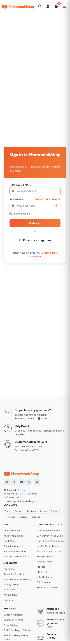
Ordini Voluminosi (13, 614)
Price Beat (9, 589)
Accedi (37, 223)
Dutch (8, 511)
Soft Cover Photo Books (50, 535)
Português (10, 517)
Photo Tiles (43, 572)
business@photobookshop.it (30, 414)
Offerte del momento (48, 530)
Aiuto (43, 418)
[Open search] (39, 6)
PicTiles (41, 566)
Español (23, 517)
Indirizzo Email (20, 184)
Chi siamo (9, 568)
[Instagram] (29, 482)
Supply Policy (11, 584)
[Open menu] (64, 6)
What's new (10, 594)
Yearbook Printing (14, 619)
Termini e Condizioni (15, 574)
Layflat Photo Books (48, 546)
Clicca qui (20, 430)
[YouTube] (22, 482)
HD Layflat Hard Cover (49, 551)
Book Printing (11, 625)
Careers (8, 599)
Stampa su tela (45, 556)
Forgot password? (47, 199)
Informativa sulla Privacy (17, 579)
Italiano (43, 511)
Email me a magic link (37, 240)
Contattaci (9, 540)
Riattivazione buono (15, 551)
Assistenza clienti (13, 535)
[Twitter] (7, 482)
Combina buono (13, 546)
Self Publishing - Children (18, 630)
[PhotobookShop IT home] (18, 6)
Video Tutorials (26, 418)
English (54, 511)
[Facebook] (14, 482)
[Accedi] (48, 6)
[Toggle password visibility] (56, 205)
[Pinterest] (37, 482)
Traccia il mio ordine (15, 556)
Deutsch (31, 511)
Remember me (22, 213)
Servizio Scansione (47, 587)
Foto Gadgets (44, 577)
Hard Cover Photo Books (50, 540)
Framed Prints (44, 561)
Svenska (35, 517)
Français (19, 511)
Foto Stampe (44, 582)
